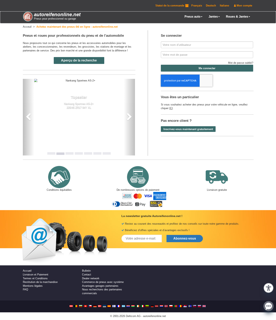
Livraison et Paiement (35, 274)
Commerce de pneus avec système (103, 282)
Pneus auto (192, 16)
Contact (86, 274)
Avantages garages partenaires (100, 285)
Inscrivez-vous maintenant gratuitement (188, 129)
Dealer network (90, 278)
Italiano (224, 5)
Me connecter (207, 68)
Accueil (27, 270)
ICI (171, 108)
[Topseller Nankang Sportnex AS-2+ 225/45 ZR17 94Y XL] (79, 81)
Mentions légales (33, 285)
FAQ (25, 289)
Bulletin (86, 270)
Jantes (213, 16)
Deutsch (211, 5)
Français (196, 5)
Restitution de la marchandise (40, 282)
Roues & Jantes (237, 16)
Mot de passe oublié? (240, 62)
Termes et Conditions (35, 278)
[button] (268, 287)
